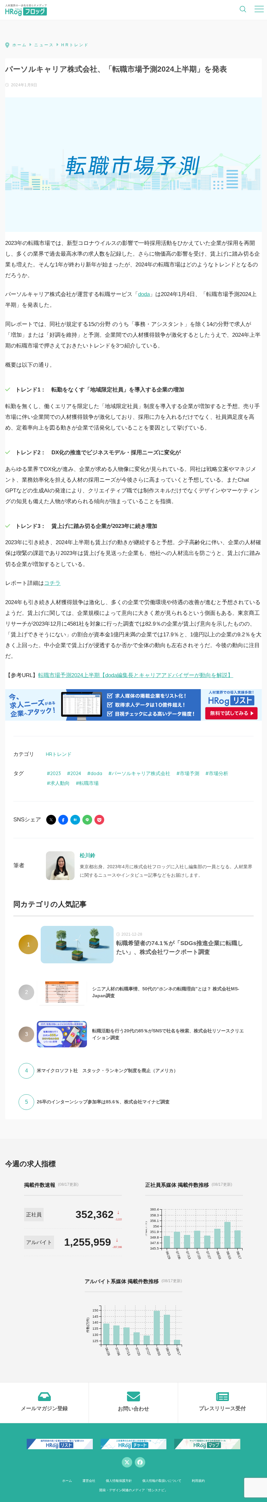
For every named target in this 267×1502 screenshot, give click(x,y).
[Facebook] (140, 1462)
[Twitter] (127, 1462)
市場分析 (218, 773)
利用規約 (198, 1480)
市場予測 (189, 773)
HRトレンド (59, 754)
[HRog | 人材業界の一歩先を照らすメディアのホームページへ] (26, 10)
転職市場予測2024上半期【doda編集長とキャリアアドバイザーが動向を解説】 (135, 675)
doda (144, 294)
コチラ (52, 583)
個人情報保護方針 (119, 1480)
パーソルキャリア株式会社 (141, 773)
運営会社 (88, 1480)
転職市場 (89, 783)
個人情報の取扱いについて (161, 1480)
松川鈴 (87, 855)
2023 (55, 773)
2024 (75, 773)
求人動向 (60, 783)
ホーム (67, 1480)
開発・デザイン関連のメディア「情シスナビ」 (133, 1490)
